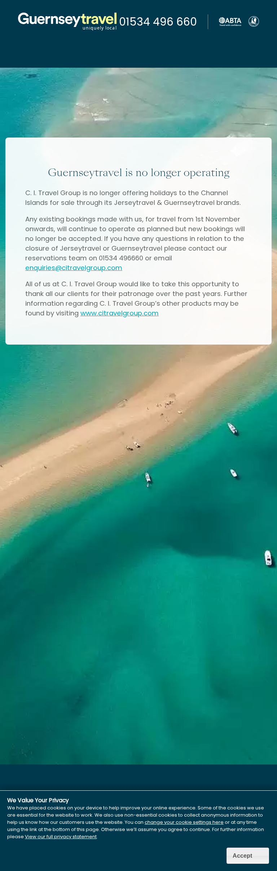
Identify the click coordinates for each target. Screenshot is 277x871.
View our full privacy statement (61, 836)
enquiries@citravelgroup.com (73, 267)
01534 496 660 (158, 22)
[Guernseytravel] (67, 30)
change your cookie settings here (184, 822)
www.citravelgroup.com (119, 313)
